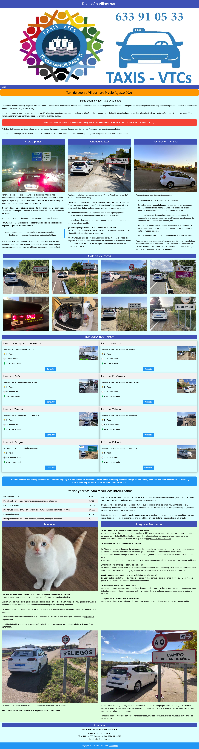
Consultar (51, 369)
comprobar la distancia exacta (48, 116)
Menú (4, 87)
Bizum (54, 235)
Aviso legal (113, 746)
